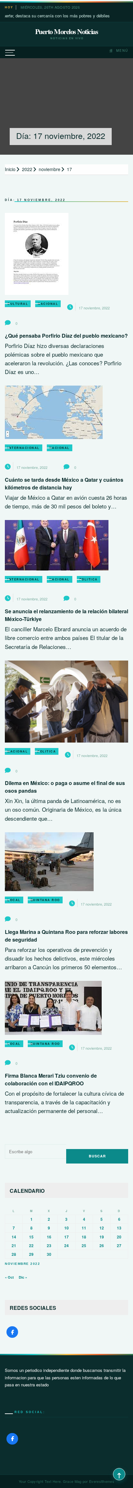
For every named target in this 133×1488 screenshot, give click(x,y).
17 (66, 1237)
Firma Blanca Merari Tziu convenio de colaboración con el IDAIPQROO (51, 1079)
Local (14, 900)
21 (14, 1245)
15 (31, 1237)
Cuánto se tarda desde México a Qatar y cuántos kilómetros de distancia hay (64, 483)
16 (49, 1237)
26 (101, 1245)
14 (14, 1237)
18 (84, 1237)
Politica (88, 579)
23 (49, 1245)
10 (66, 1228)
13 (119, 1228)
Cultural (17, 304)
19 (101, 1237)
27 (119, 1245)
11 (84, 1228)
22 (31, 1245)
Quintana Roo (45, 900)
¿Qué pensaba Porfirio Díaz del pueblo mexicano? (66, 335)
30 (49, 1254)
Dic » (23, 1277)
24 (66, 1245)
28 (14, 1254)
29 (31, 1254)
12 (101, 1228)
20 (119, 1237)
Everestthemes (101, 1481)
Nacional (48, 304)
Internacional (23, 448)
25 (84, 1245)
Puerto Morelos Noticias (66, 31)
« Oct (9, 1277)
